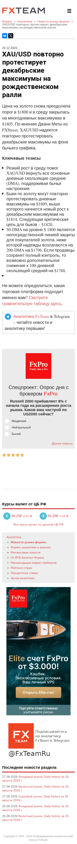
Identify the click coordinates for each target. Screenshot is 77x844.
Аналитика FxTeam (31, 316)
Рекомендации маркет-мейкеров (33, 562)
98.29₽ (14, 516)
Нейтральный (21, 427)
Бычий (16, 433)
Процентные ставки (24, 573)
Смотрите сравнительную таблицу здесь (32, 300)
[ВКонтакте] (4, 35)
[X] (10, 35)
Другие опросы (62, 443)
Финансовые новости (25, 552)
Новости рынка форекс (28, 542)
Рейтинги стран (21, 568)
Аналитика (13, 537)
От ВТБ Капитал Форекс (27, 557)
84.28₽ (50, 516)
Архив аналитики (22, 578)
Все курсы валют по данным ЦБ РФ (39, 524)
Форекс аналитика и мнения (30, 547)
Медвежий (19, 421)
